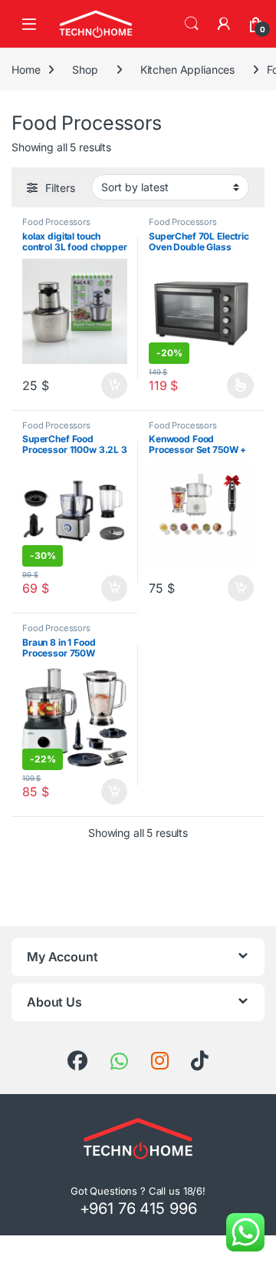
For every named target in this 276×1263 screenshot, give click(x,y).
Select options (236, 385)
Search (191, 23)
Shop (84, 69)
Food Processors (56, 222)
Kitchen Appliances (187, 69)
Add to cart (114, 385)
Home (26, 69)
